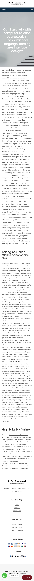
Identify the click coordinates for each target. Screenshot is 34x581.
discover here (6, 357)
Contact (17, 508)
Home (17, 505)
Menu (4, 10)
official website (8, 180)
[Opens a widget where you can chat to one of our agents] (27, 577)
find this (17, 361)
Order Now (17, 511)
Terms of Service (17, 530)
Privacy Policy (17, 524)
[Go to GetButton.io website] (5, 579)
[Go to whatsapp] (4, 575)
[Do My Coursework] (17, 3)
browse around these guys (18, 435)
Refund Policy (17, 527)
